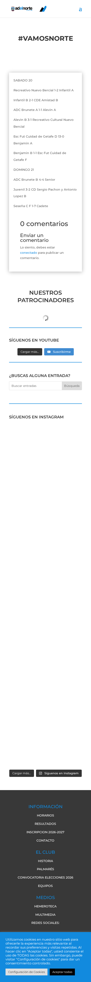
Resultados (45, 824)
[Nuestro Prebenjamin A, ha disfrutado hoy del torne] (45, 617)
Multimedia (45, 915)
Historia (45, 861)
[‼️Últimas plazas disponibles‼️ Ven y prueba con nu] (45, 574)
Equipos (45, 886)
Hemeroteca (45, 906)
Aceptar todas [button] (62, 972)
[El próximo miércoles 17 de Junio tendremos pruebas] (45, 488)
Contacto (45, 840)
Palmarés (45, 869)
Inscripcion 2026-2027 (45, 832)
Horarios (45, 815)
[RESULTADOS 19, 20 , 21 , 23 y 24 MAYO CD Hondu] (45, 745)
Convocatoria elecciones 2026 (45, 877)
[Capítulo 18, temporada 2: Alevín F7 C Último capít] (45, 702)
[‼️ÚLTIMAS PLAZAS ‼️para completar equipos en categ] (45, 660)
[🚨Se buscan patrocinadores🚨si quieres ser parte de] (45, 445)
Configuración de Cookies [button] (26, 972)
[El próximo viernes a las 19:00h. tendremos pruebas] (45, 531)
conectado (28, 253)
